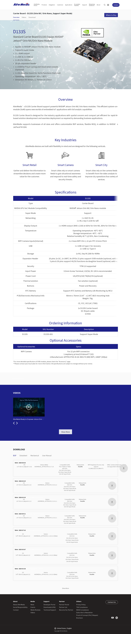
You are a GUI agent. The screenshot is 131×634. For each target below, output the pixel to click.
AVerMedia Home (37, 4)
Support (84, 5)
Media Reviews (35, 610)
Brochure (79, 618)
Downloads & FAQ (49, 607)
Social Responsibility (20, 607)
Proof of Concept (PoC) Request (87, 615)
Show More (65, 432)
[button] (14, 423)
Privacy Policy (81, 605)
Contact (115, 5)
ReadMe (80, 466)
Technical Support (49, 610)
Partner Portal (64, 605)
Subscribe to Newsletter (84, 613)
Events (32, 607)
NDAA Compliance (82, 610)
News (32, 605)
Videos (32, 613)
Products (44, 5)
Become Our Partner (66, 610)
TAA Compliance (82, 607)
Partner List (63, 607)
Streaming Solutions (92, 4)
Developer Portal (49, 605)
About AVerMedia (19, 605)
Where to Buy (111, 15)
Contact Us (112, 602)
